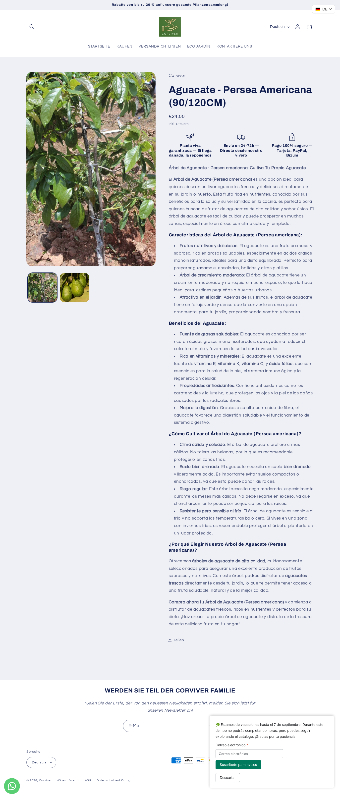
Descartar (228, 777)
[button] (32, 27)
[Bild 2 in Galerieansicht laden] (74, 287)
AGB (88, 780)
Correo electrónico (232, 745)
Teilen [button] (179, 640)
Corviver (45, 780)
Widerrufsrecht (68, 780)
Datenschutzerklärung (113, 780)
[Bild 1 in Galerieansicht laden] (42, 287)
